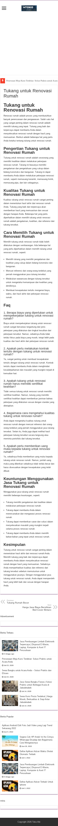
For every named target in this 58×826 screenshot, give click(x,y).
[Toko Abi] (29, 8)
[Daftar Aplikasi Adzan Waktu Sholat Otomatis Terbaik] (10, 755)
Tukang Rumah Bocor (18, 601)
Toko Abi (36, 822)
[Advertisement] (29, 46)
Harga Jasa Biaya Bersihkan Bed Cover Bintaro (36, 607)
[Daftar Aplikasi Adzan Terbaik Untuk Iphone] (10, 785)
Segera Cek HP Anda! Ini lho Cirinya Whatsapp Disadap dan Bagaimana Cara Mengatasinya (36, 740)
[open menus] (4, 8)
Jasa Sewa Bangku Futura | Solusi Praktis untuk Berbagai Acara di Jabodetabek (36, 685)
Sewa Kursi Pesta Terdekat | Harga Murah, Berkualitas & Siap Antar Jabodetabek (36, 699)
